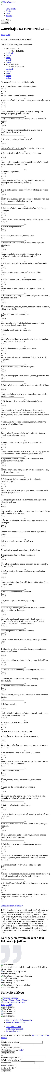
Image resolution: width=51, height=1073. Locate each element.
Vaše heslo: (5, 1045)
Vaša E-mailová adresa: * (11, 1060)
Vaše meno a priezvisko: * (11, 1057)
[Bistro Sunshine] (8, 2)
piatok (8, 62)
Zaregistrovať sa (8, 1053)
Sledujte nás (5, 35)
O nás (8, 11)
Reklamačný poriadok (14, 1029)
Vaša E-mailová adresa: (10, 1042)
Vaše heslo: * (6, 1063)
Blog (8, 13)
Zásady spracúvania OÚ (15, 1022)
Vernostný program (13, 1031)
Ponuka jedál (11, 9)
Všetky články (6, 1005)
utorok (8, 55)
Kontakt (9, 15)
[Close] (2, 1040)
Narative (35, 1035)
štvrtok (8, 60)
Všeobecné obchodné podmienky (19, 1020)
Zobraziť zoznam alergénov (12, 906)
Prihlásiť (5, 22)
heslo (21, 1050)
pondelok (9, 53)
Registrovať (6, 1071)
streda (8, 58)
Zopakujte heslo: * (8, 1065)
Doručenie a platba (13, 1027)
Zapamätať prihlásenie (12, 1048)
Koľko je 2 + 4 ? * (8, 1068)
